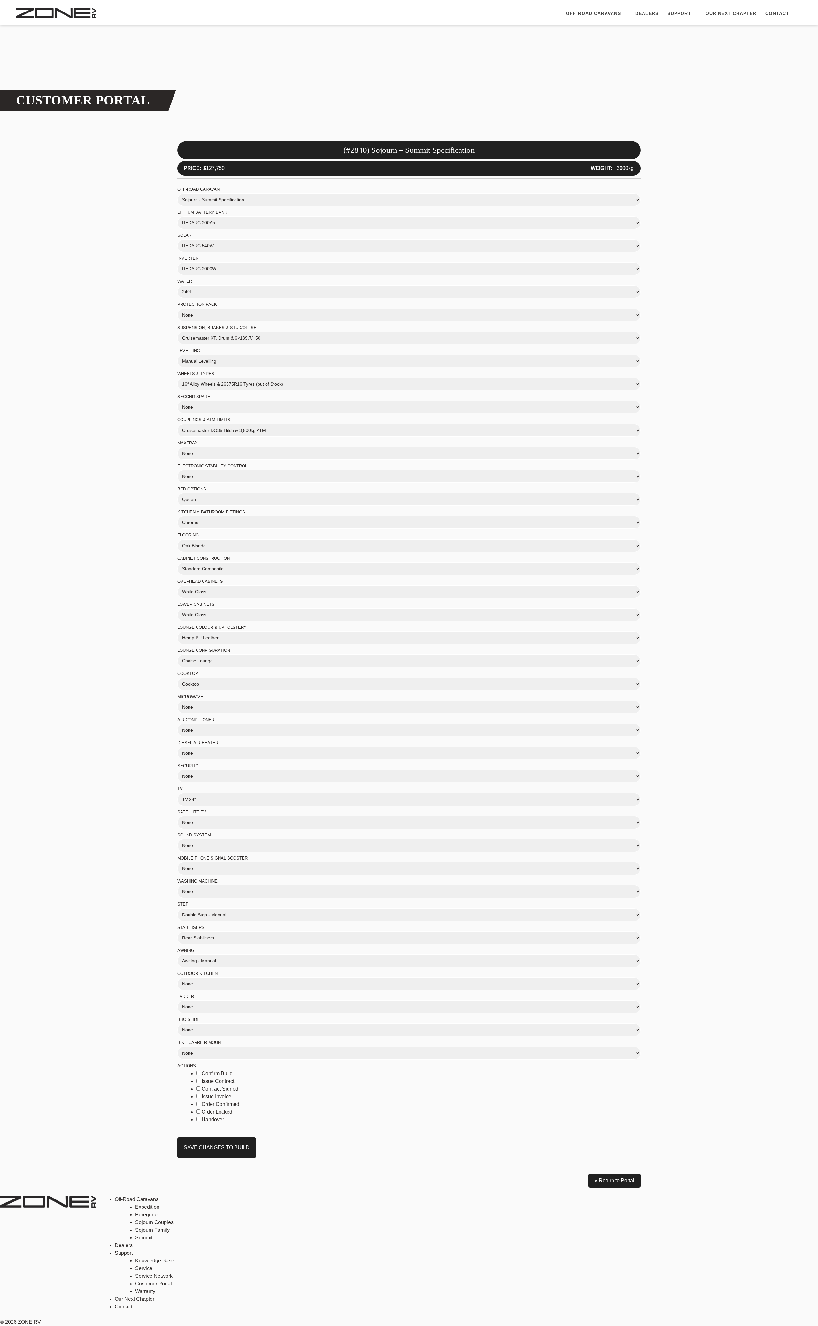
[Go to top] (795, 1300)
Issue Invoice (215, 1096)
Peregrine (146, 1214)
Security (187, 765)
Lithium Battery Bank (202, 212)
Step (183, 904)
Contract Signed (219, 1088)
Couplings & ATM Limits (203, 419)
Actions (186, 1065)
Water (184, 281)
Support (680, 13)
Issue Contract (217, 1081)
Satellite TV (191, 812)
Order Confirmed (219, 1104)
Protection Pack (197, 304)
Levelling (188, 350)
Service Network (154, 1276)
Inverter (187, 258)
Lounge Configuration (203, 650)
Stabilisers (190, 927)
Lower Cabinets (196, 604)
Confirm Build (216, 1073)
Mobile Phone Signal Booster (212, 858)
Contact (777, 13)
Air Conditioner (195, 719)
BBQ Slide (188, 1019)
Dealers (647, 13)
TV (180, 788)
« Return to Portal (614, 1180)
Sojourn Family (152, 1230)
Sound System (194, 835)
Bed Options (191, 489)
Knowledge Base (154, 1260)
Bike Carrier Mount (200, 1042)
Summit (143, 1237)
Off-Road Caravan (198, 189)
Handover (212, 1119)
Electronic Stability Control (212, 466)
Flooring (188, 535)
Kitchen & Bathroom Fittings (211, 512)
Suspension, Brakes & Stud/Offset (218, 327)
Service (143, 1268)
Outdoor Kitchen (197, 973)
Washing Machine (197, 881)
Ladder (185, 996)
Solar (184, 235)
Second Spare (193, 396)
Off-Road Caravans (594, 13)
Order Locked (216, 1111)
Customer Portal (153, 1283)
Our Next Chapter (731, 13)
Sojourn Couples (154, 1222)
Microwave (190, 696)
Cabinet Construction (203, 558)
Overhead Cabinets (200, 581)
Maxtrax (187, 443)
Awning (185, 950)
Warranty (145, 1291)
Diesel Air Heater (197, 742)
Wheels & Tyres (195, 373)
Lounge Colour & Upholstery (212, 627)
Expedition (147, 1207)
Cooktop (187, 673)
